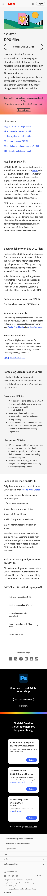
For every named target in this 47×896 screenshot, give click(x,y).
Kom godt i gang (23, 110)
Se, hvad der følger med (17, 782)
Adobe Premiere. (35, 327)
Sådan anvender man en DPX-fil (17, 131)
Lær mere (23, 706)
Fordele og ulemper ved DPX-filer (17, 136)
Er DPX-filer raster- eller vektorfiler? (18, 614)
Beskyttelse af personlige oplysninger (14, 883)
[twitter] (13, 876)
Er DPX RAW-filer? (16, 635)
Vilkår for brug (30, 883)
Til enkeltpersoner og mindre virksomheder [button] (18, 839)
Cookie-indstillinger (9, 886)
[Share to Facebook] (10, 658)
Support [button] (6, 854)
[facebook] (5, 876)
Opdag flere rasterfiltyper (14, 357)
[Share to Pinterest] (26, 658)
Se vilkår (12, 811)
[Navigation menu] (3, 3)
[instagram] (9, 876)
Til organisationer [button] (10, 849)
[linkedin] (17, 876)
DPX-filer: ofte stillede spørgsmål (17, 151)
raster (35, 170)
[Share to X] (15, 658)
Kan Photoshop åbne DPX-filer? (21, 605)
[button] (33, 3)
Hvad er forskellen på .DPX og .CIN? (20, 625)
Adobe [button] (6, 859)
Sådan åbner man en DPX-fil (16, 141)
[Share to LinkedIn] (21, 658)
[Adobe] (11, 3)
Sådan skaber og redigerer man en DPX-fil (21, 146)
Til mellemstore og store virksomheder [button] (17, 844)
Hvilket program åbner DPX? (20, 597)
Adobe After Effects (16, 327)
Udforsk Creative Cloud (23, 46)
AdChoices (8, 892)
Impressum (29, 880)
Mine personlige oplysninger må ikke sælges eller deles (19, 889)
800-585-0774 (31, 826)
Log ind (40, 4)
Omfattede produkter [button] (11, 864)
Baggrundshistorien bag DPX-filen (18, 126)
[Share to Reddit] (31, 658)
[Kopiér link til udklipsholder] (36, 658)
